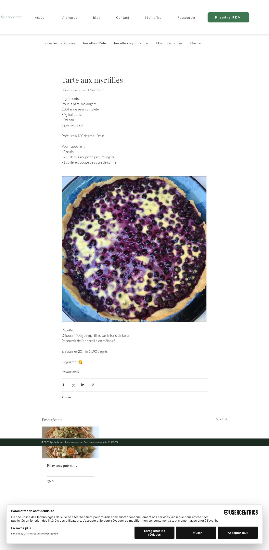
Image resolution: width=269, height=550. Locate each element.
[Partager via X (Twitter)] (73, 385)
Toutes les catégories (58, 43)
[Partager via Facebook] (63, 385)
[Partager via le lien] (92, 385)
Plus (193, 43)
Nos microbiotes (169, 43)
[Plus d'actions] (205, 69)
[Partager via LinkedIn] (83, 385)
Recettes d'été (94, 43)
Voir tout (221, 419)
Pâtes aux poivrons (62, 465)
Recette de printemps (131, 43)
